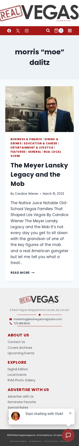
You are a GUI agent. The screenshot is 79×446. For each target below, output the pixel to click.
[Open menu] (70, 30)
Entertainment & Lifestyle (32, 147)
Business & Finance (26, 139)
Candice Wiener (26, 194)
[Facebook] (9, 30)
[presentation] (39, 109)
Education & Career (40, 143)
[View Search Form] (48, 31)
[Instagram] (26, 30)
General (34, 152)
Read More (22, 273)
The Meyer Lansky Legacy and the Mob (39, 174)
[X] (18, 30)
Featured (18, 152)
